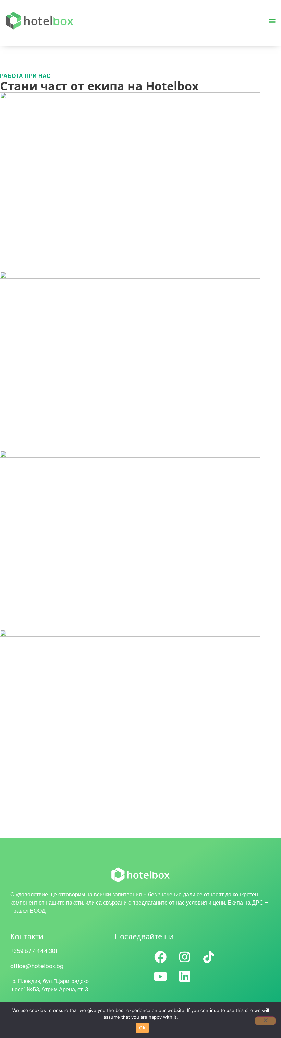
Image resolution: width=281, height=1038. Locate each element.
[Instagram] (185, 957)
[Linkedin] (185, 977)
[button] (272, 20)
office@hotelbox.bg (36, 966)
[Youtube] (160, 977)
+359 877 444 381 (33, 951)
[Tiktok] (209, 957)
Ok (142, 1027)
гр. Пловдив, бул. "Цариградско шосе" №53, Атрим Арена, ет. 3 (49, 985)
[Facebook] (160, 957)
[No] (265, 1020)
